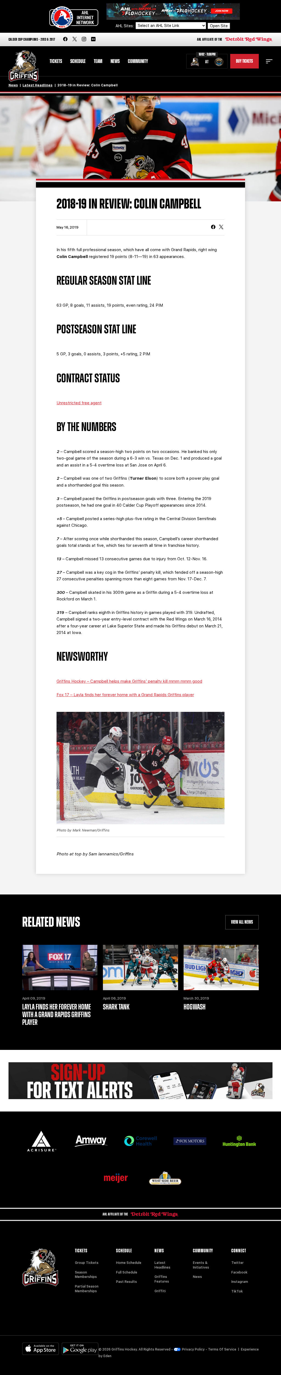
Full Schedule (126, 1272)
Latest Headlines (37, 85)
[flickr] (93, 39)
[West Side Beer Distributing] (165, 1178)
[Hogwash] (221, 967)
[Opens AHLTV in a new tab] (173, 11)
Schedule (78, 61)
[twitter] (74, 39)
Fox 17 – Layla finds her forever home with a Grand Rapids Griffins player (125, 694)
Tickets (56, 61)
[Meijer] (115, 1178)
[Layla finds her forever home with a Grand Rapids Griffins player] (59, 967)
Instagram (239, 1282)
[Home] (24, 66)
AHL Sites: (125, 26)
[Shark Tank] (140, 967)
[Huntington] (239, 1141)
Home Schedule (128, 1263)
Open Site (219, 26)
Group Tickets (87, 1263)
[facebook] (65, 39)
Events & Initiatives (201, 1265)
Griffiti (160, 1291)
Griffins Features (161, 1279)
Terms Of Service (222, 1349)
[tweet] (221, 227)
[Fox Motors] (189, 1141)
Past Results (126, 1282)
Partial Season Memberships (87, 1289)
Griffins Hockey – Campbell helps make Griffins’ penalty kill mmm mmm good (129, 681)
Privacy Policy (193, 1349)
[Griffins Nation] (141, 1080)
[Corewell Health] (140, 1141)
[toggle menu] (269, 61)
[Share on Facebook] (213, 227)
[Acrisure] (41, 1141)
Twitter (237, 1263)
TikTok (237, 1291)
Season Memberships (86, 1274)
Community (138, 61)
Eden (107, 1356)
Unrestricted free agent (79, 402)
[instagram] (84, 39)
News (115, 61)
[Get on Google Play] (80, 1349)
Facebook (239, 1272)
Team (98, 61)
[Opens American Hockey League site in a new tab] (73, 17)
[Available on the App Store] (40, 1349)
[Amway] (91, 1141)
